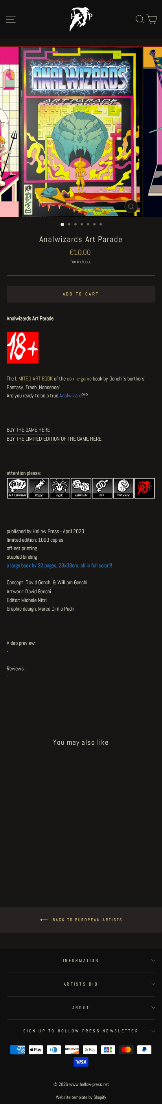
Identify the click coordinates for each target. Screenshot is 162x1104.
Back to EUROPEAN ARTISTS (87, 919)
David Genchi (38, 591)
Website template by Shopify (81, 1097)
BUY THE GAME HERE (28, 429)
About (81, 1007)
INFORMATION (81, 960)
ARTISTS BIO (81, 984)
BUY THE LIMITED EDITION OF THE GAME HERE (54, 438)
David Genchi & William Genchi (56, 582)
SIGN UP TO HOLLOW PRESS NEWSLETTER (81, 1031)
